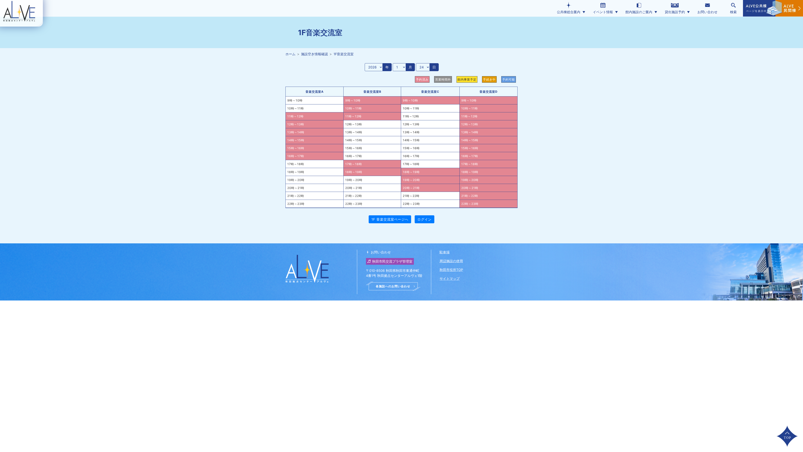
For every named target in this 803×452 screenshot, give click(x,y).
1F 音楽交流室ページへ (389, 219)
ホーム (290, 54)
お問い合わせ (707, 12)
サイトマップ (450, 278)
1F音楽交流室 (344, 54)
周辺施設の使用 (451, 261)
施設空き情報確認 (314, 54)
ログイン (424, 219)
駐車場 (445, 252)
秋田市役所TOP (451, 270)
